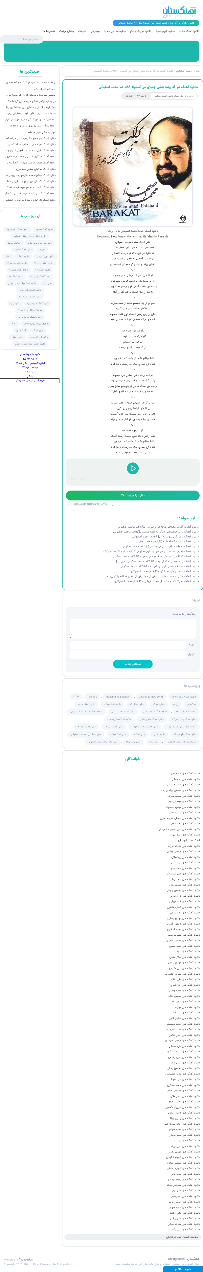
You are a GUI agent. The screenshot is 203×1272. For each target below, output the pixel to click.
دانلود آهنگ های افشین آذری (184, 1018)
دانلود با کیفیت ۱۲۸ (132, 495)
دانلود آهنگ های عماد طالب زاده (183, 1029)
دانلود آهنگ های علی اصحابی (184, 1046)
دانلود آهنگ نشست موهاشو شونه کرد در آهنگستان (30, 187)
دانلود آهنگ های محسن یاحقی (183, 1068)
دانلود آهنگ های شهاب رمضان (183, 1168)
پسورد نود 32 (30, 359)
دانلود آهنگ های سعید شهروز (184, 1207)
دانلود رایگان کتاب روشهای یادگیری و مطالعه (32, 126)
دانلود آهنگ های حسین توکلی (184, 1202)
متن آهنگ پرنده (118, 734)
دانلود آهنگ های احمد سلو (185, 868)
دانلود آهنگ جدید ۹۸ (40, 277)
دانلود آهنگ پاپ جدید (30, 297)
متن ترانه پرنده (133, 742)
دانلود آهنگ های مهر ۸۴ (185, 734)
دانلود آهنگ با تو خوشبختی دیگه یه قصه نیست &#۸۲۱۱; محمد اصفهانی (156, 531)
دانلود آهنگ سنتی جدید (119, 719)
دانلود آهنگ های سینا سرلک (185, 1079)
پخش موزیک (66, 31)
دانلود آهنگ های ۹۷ (43, 263)
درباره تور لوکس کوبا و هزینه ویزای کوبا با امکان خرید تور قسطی (30, 101)
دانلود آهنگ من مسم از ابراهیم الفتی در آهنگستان (30, 138)
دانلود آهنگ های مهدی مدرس (184, 1152)
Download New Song (151, 697)
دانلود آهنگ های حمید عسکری (183, 1085)
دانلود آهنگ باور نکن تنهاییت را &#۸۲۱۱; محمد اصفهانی (165, 536)
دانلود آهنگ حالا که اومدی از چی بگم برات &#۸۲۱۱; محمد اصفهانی (159, 566)
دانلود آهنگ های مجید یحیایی (184, 990)
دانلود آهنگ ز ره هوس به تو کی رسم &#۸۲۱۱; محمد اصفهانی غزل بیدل (157, 561)
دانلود (8, 256)
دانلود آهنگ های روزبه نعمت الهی (182, 1124)
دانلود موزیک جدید (45, 256)
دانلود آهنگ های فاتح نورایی (184, 901)
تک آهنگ (178, 96)
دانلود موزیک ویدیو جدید (39, 243)
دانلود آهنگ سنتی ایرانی (152, 719)
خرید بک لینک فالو (30, 354)
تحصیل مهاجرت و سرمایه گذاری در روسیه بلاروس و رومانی (30, 95)
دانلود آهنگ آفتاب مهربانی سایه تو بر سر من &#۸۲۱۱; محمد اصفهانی (158, 526)
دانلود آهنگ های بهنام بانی (185, 779)
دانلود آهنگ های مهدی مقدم (184, 885)
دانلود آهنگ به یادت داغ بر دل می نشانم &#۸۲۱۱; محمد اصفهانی (160, 546)
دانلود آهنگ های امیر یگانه (185, 1229)
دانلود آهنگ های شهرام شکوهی (183, 1157)
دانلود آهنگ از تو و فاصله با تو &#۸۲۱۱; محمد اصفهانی (166, 541)
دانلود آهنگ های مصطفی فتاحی (183, 1091)
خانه (197, 71)
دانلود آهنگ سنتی (164, 96)
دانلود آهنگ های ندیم (188, 951)
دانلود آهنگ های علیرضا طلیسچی (182, 974)
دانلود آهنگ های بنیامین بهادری (183, 1163)
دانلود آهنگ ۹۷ (42, 270)
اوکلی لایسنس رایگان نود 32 (30, 363)
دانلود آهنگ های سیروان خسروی (182, 1107)
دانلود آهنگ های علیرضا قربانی (184, 1224)
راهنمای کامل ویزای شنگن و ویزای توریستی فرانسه (30, 120)
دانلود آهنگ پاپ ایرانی (30, 290)
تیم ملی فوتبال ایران (45, 89)
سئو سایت (29, 372)
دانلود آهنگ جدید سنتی (123, 712)
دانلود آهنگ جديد (44, 230)
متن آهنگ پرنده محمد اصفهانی (85, 734)
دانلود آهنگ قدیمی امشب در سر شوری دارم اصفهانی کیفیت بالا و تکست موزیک (151, 551)
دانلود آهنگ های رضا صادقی (185, 824)
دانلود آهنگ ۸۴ (137, 704)
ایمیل (191, 655)
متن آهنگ (144, 242)
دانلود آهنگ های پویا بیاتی (185, 857)
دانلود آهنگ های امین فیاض (184, 1063)
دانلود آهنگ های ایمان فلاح (185, 1096)
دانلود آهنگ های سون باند (186, 1002)
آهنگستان (191, 704)
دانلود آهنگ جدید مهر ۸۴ (184, 719)
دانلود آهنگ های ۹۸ (19, 270)
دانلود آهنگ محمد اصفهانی (144, 727)
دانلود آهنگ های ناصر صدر (185, 1196)
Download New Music (183, 697)
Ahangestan (26, 1259)
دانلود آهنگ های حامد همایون (183, 785)
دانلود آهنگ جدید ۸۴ (186, 712)
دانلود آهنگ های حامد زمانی (184, 879)
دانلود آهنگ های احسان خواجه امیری (180, 818)
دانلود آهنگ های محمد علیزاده (184, 796)
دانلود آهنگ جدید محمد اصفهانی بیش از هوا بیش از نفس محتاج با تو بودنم (153, 576)
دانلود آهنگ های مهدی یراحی (184, 963)
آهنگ (76, 697)
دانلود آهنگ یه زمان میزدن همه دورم (36, 169)
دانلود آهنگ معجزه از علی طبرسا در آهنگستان (31, 163)
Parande (163, 236)
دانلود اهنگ (23, 256)
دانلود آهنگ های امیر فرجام (185, 1146)
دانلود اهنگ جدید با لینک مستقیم (29, 236)
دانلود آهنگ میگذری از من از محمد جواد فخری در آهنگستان (30, 157)
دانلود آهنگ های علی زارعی (185, 1190)
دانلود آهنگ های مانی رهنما (185, 1213)
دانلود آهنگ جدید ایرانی (155, 712)
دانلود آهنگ (159, 704)
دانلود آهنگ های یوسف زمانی (184, 1179)
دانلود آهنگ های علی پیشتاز (185, 1218)
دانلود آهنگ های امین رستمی (184, 1057)
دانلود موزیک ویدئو (140, 31)
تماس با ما (49, 31)
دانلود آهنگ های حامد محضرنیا (183, 1024)
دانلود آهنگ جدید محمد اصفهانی (86, 712)
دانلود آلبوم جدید (165, 31)
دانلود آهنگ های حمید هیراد (184, 774)
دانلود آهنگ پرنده (112, 704)
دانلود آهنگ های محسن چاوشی (183, 890)
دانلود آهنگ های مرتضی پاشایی (183, 852)
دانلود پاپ (15, 304)
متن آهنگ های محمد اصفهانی (181, 742)
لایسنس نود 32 (30, 367)
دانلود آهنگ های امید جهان (185, 835)
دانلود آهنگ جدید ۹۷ (17, 263)
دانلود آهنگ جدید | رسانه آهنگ (29, 344)
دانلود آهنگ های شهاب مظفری (183, 907)
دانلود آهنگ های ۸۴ (86, 727)
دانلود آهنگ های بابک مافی (185, 1174)
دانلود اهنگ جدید (23, 250)
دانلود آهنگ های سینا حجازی (184, 1135)
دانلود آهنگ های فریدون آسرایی (183, 924)
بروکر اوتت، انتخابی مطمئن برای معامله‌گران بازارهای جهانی (30, 107)
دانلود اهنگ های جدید (17, 230)
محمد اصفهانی (184, 71)
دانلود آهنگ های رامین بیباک (184, 1118)
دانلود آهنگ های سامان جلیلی (184, 813)
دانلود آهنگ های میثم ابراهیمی (183, 801)
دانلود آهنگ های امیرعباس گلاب (183, 1052)
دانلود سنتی (159, 734)
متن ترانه (144, 452)
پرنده (110, 231)
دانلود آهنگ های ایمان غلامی (184, 1035)
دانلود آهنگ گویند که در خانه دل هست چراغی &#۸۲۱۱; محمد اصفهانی (157, 581)
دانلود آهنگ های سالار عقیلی (184, 957)
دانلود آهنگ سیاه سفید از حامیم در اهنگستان (32, 144)
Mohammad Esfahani (118, 697)
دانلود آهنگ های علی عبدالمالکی (183, 874)
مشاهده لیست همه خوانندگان (182, 1237)
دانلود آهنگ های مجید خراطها (184, 1129)
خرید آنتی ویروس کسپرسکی (30, 381)
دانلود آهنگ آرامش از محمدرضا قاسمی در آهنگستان (30, 194)
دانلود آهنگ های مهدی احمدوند (183, 807)
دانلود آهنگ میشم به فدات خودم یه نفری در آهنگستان (30, 175)
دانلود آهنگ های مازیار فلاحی (184, 979)
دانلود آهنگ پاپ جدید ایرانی (22, 283)
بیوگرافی (95, 31)
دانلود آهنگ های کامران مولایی (183, 1113)
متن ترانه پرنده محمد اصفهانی (102, 742)
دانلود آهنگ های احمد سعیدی (184, 1102)
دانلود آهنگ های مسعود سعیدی (183, 940)
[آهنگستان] (179, 12)
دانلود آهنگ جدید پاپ (38, 304)
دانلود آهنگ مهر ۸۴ (113, 727)
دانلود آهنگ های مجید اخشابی (183, 929)
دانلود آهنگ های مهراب (187, 1007)
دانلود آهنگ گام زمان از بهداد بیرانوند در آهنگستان (30, 200)
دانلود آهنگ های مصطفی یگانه (183, 1185)
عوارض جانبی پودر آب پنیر (42, 132)
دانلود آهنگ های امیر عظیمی (184, 968)
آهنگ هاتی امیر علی (189, 840)
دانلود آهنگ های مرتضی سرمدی (182, 1040)
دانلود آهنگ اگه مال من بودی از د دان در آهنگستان (30, 181)
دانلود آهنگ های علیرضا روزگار (184, 846)
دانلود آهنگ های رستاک (187, 1140)
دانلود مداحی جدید (115, 31)
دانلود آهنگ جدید (189, 31)
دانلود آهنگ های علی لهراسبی (184, 935)
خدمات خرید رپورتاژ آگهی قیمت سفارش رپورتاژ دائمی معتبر (30, 113)
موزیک (42, 250)
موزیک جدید (14, 243)
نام (191, 645)
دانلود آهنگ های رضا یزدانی (185, 913)
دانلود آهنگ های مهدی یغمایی (183, 918)
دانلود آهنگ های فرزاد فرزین (185, 896)
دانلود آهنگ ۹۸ (16, 277)
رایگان (30, 376)
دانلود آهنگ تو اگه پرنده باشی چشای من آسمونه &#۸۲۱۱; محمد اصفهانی (148, 87)
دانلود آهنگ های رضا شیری (185, 985)
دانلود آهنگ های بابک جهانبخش (182, 1074)
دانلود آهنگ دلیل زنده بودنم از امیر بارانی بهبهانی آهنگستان (30, 150)
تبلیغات (82, 31)
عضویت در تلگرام (183, 1269)
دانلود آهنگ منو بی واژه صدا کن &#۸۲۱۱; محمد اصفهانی (165, 571)
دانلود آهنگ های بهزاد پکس (185, 863)
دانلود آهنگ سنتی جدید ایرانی (181, 727)
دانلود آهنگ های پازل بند (186, 1013)
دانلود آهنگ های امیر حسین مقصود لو (179, 829)
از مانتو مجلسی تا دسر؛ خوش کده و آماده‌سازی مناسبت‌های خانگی (30, 83)
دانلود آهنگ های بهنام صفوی (184, 946)
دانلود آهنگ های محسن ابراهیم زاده (180, 790)
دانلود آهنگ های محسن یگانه (184, 996)
